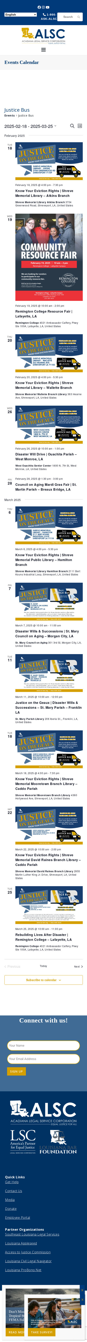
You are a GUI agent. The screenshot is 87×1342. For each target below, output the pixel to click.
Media (10, 1200)
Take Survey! (41, 1332)
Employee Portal (17, 1217)
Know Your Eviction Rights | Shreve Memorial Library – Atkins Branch (44, 193)
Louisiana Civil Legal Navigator (28, 1261)
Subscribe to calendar (41, 980)
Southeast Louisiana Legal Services (32, 1234)
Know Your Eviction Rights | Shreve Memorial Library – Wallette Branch (44, 385)
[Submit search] (78, 17)
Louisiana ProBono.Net (23, 1270)
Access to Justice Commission (28, 1252)
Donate (11, 1208)
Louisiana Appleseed (21, 1243)
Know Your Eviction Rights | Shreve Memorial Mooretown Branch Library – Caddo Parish (46, 784)
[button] (43, 49)
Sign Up (16, 1071)
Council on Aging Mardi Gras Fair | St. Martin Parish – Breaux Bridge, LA (46, 487)
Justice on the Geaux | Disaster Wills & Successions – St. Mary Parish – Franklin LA (48, 707)
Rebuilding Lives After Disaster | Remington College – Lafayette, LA (43, 937)
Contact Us (13, 1191)
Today (43, 966)
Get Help (12, 1182)
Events (9, 115)
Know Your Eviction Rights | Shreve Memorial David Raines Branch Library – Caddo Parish (48, 860)
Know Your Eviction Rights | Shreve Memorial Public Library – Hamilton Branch (44, 560)
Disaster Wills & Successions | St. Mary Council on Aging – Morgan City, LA (47, 633)
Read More (18, 1332)
